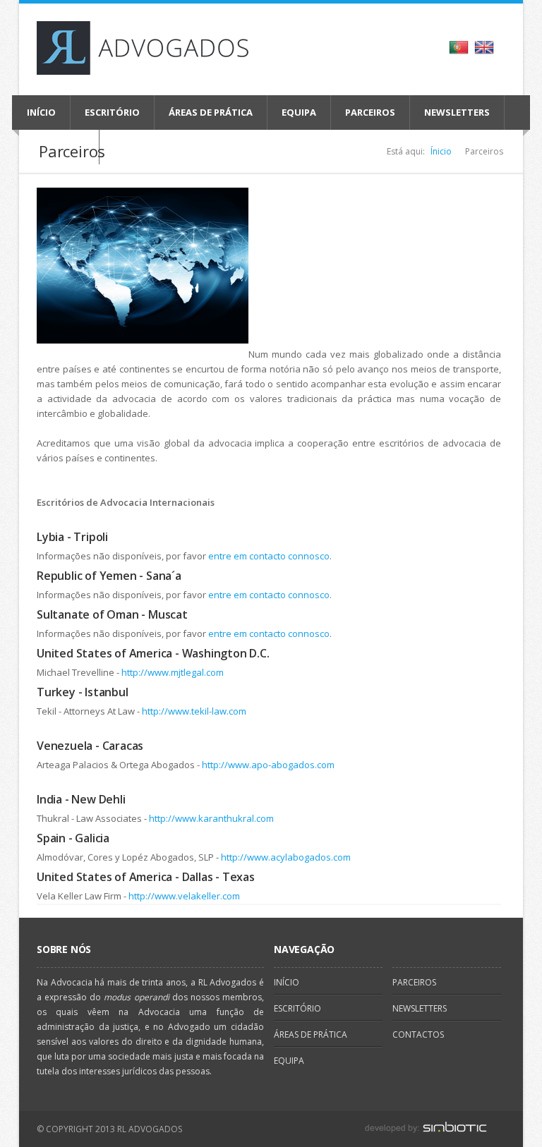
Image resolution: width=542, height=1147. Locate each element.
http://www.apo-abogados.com (268, 764)
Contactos (418, 1034)
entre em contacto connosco (269, 556)
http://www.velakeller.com (185, 896)
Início (41, 112)
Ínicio (441, 151)
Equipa (299, 112)
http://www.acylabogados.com (287, 857)
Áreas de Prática (211, 112)
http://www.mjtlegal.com (172, 672)
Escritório (112, 112)
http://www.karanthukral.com (212, 818)
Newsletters (457, 112)
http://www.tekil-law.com (194, 711)
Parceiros (370, 112)
